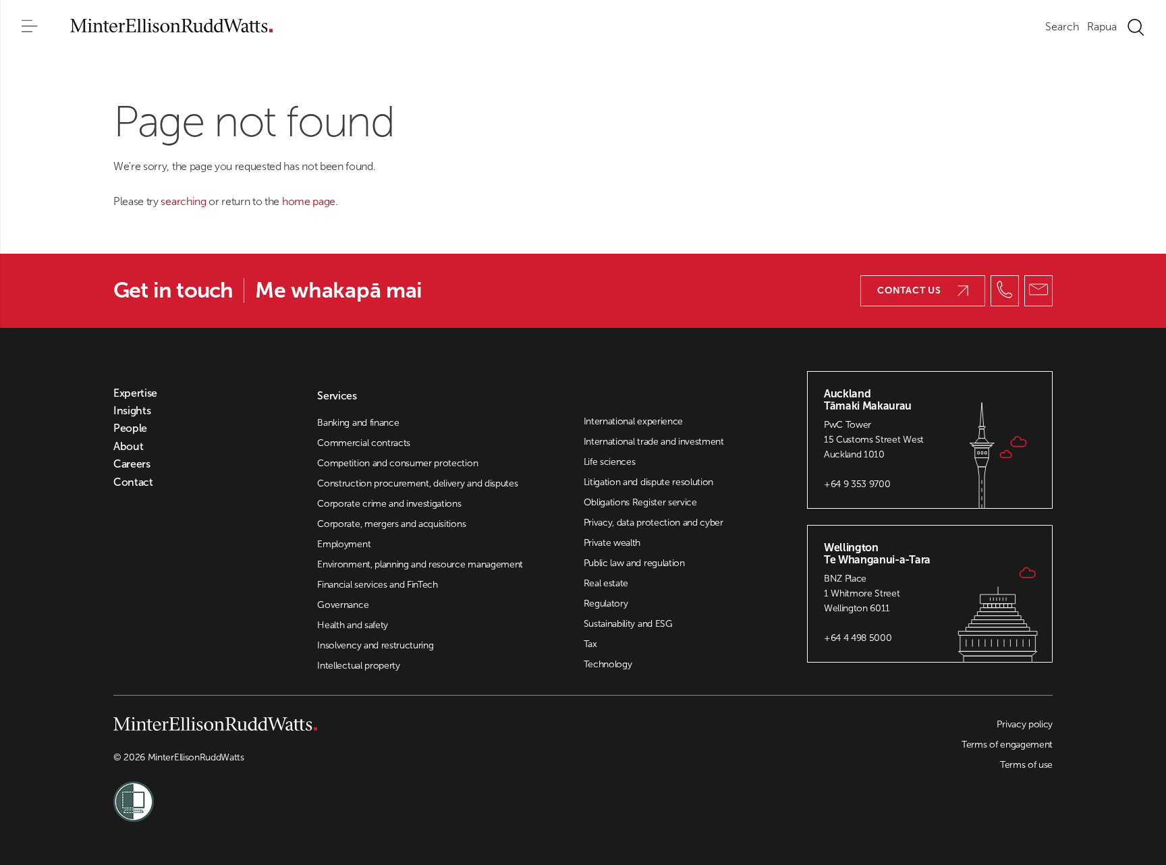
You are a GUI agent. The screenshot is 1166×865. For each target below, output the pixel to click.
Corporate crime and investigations (389, 503)
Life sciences (610, 462)
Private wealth (612, 543)
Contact (133, 482)
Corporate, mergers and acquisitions (391, 524)
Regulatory (606, 603)
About (128, 447)
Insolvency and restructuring (375, 645)
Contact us (909, 290)
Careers (131, 464)
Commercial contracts (363, 443)
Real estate (606, 583)
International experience (633, 421)
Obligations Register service (640, 502)
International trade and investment (654, 441)
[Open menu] (30, 27)
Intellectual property (358, 665)
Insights (131, 411)
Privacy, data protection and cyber (653, 522)
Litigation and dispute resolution (648, 482)
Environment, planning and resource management (420, 564)
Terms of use (1026, 765)
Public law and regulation (634, 563)
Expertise (135, 393)
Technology (608, 664)
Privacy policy (1025, 724)
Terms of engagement (1007, 744)
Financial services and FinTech (377, 584)
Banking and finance (358, 422)
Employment (343, 544)
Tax (590, 644)
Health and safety (352, 625)
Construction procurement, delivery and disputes (417, 483)
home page (308, 201)
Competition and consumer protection (397, 463)
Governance (342, 605)
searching (185, 201)
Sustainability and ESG (628, 624)
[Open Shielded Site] (348, 793)
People (130, 428)
